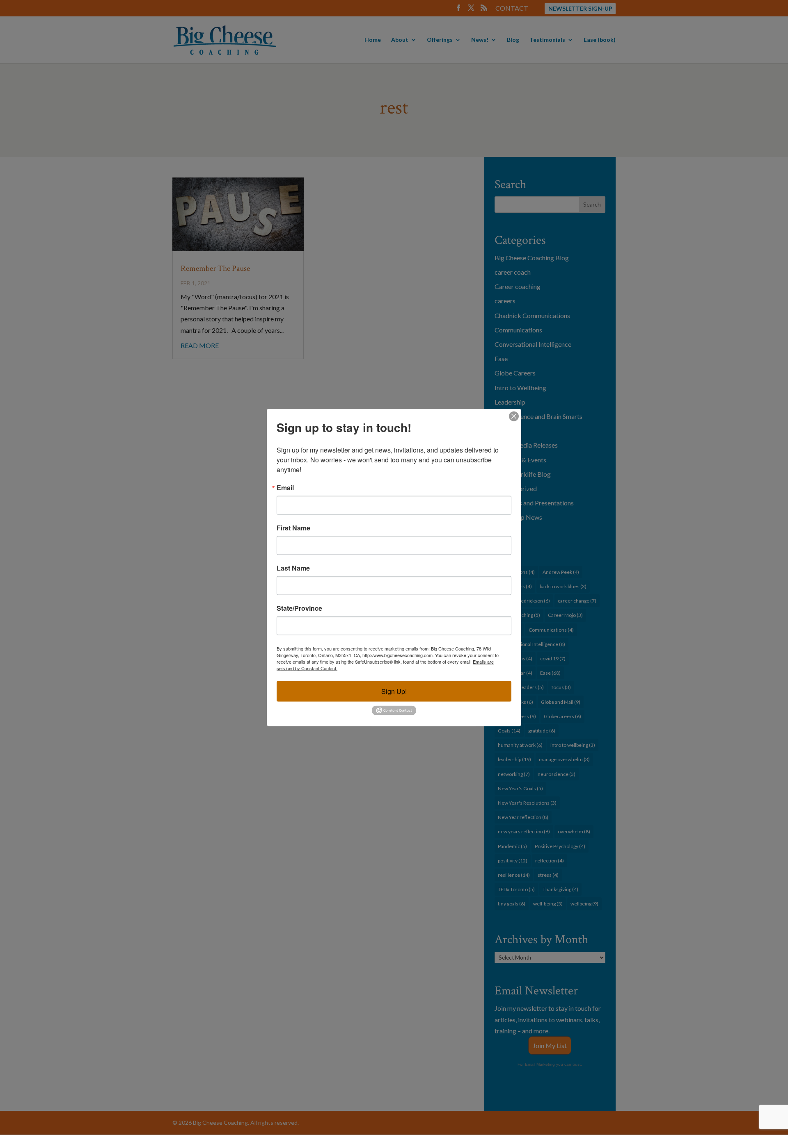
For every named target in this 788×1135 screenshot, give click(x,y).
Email (285, 487)
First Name (293, 527)
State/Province (299, 608)
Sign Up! (394, 691)
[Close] (514, 416)
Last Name (293, 567)
